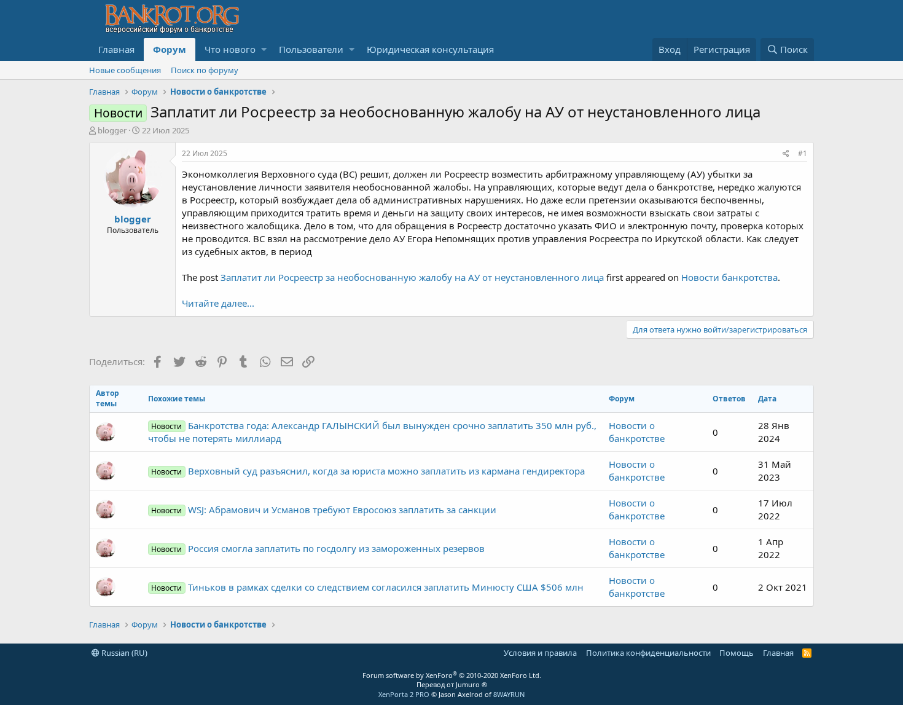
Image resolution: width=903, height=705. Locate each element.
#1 (802, 153)
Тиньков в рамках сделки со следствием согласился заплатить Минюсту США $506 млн (367, 587)
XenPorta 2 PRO (403, 694)
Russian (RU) (123, 652)
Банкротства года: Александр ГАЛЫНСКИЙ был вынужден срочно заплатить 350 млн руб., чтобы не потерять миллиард (372, 431)
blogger (112, 130)
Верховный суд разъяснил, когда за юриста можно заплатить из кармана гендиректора (367, 471)
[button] (264, 49)
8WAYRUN (509, 694)
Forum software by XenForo (451, 675)
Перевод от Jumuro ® (451, 684)
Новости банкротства (729, 277)
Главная (116, 49)
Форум (169, 49)
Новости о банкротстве (637, 431)
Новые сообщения (125, 70)
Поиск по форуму (204, 70)
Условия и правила (540, 652)
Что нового (230, 49)
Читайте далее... (218, 303)
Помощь (736, 652)
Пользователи (311, 49)
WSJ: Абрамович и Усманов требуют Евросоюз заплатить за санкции (323, 509)
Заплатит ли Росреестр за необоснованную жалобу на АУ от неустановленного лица (412, 277)
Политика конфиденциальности (648, 652)
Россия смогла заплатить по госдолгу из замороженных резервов (317, 548)
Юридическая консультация (430, 49)
